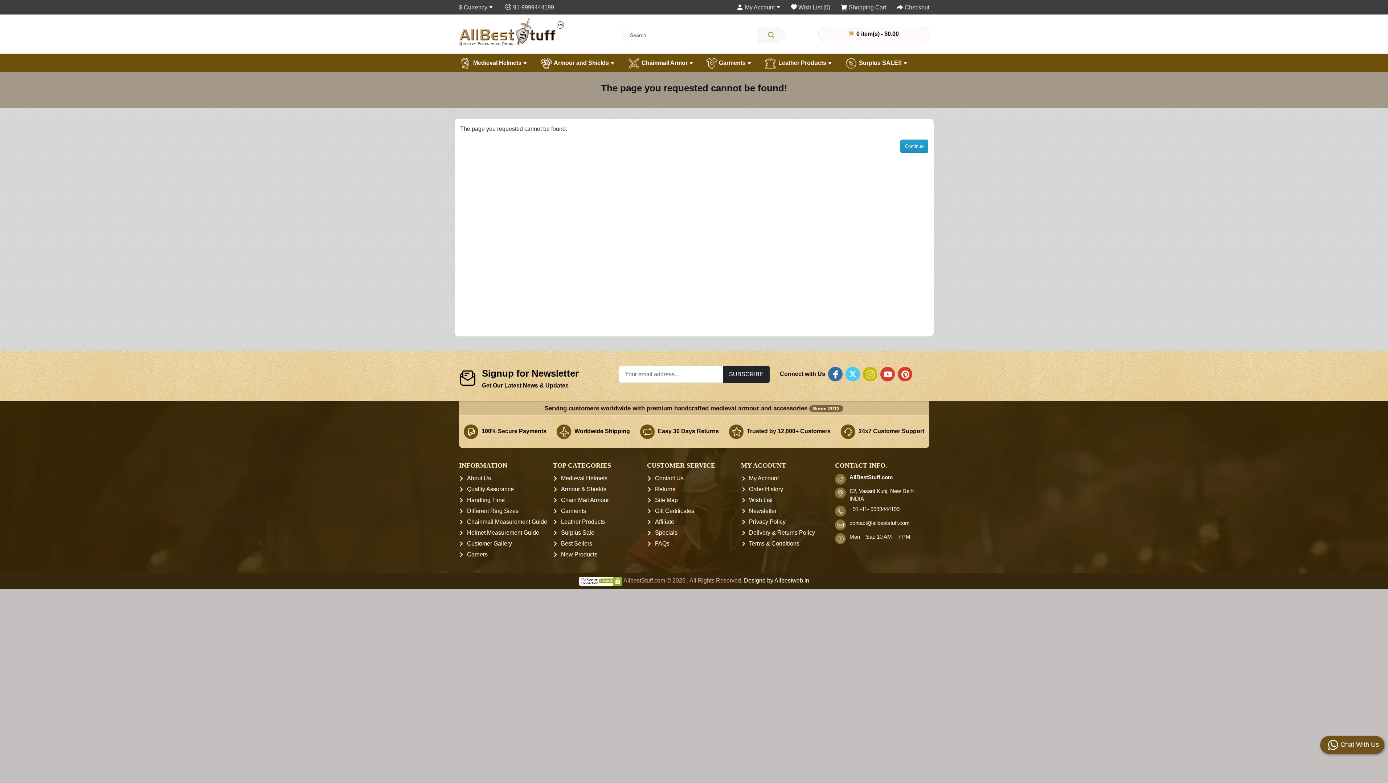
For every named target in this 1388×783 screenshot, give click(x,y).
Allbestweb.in (791, 580)
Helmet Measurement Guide (503, 533)
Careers (477, 554)
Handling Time (486, 500)
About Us (479, 478)
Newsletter (763, 511)
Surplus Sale (577, 533)
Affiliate (664, 522)
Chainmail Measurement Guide (507, 522)
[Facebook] (835, 374)
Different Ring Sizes (493, 511)
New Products (579, 554)
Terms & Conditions (774, 543)
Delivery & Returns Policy (782, 533)
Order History (766, 489)
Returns (665, 489)
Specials (666, 533)
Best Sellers (576, 543)
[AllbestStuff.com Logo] (511, 32)
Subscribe (746, 374)
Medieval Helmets (497, 63)
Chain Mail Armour (585, 500)
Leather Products (802, 63)
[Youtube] (887, 374)
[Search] (771, 35)
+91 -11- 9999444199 (874, 509)
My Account (764, 478)
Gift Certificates (674, 511)
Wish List (761, 500)
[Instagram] (870, 374)
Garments (732, 63)
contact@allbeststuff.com (879, 523)
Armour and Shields (581, 63)
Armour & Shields (583, 489)
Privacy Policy (767, 522)
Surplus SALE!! (880, 63)
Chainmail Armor (664, 63)
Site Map (666, 500)
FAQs (662, 543)
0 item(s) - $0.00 (877, 33)
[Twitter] (853, 374)
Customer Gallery (489, 543)
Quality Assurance (490, 489)
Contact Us (669, 478)
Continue (914, 146)
